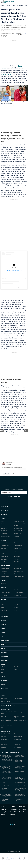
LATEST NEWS (4, 506)
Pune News (16, 559)
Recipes (16, 607)
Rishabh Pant (4, 533)
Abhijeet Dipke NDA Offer (20, 720)
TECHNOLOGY (4, 660)
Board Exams (17, 590)
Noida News (17, 556)
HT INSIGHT (4, 680)
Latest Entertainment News (10, 752)
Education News (18, 595)
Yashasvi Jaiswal (18, 531)
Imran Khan (3, 723)
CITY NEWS (4, 540)
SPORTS (3, 664)
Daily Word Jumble (5, 701)
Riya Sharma (6, 36)
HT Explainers (17, 747)
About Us (3, 806)
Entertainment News (6, 742)
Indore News (4, 551)
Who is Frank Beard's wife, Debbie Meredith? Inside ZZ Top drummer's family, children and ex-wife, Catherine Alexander (20, 779)
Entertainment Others (19, 576)
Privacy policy (4, 809)
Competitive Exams (5, 592)
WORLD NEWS (4, 510)
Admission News (5, 590)
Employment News (18, 592)
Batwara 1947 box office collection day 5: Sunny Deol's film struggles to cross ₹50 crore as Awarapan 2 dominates (7, 758)
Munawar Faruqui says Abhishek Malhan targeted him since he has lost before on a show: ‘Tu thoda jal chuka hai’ (7, 769)
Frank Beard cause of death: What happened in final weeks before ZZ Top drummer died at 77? (20, 769)
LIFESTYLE (3, 599)
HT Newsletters (22, 809)
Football (16, 667)
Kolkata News (4, 553)
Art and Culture (4, 602)
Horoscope (3, 583)
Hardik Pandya (4, 531)
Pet (1, 613)
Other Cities (17, 562)
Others (2, 672)
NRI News (3, 747)
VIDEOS (3, 632)
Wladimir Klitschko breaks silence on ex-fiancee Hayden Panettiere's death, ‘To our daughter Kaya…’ (20, 797)
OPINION (3, 648)
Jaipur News (17, 551)
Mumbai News (4, 556)
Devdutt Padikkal (18, 528)
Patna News (4, 559)
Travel (15, 610)
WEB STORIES (4, 616)
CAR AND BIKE (4, 656)
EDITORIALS (4, 652)
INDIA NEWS (4, 514)
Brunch (16, 602)
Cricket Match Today (19, 521)
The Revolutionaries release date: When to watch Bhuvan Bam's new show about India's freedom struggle (7, 797)
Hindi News (17, 744)
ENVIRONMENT (5, 640)
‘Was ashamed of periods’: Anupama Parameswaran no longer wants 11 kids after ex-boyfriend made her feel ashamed (20, 759)
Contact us (12, 806)
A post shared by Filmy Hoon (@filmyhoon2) (14, 287)
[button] (2, 2)
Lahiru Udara (17, 536)
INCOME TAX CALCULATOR (8, 705)
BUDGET (3, 636)
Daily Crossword (18, 698)
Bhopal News (17, 543)
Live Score (3, 524)
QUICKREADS (4, 688)
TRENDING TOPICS (5, 731)
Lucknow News (17, 553)
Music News (4, 571)
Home (2, 5)
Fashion (2, 604)
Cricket (13, 5)
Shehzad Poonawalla (6, 720)
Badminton (3, 667)
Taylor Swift (3, 716)
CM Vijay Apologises (19, 712)
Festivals (16, 604)
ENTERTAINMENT (5, 565)
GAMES (3, 696)
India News (20, 5)
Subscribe (23, 2)
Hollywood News (18, 568)
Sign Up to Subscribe (14, 496)
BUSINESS (3, 624)
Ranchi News (4, 562)
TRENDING (3, 620)
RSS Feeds (12, 814)
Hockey (2, 669)
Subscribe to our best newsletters (14, 489)
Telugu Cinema (17, 739)
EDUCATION (4, 587)
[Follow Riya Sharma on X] (11, 36)
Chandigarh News (5, 545)
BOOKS (3, 676)
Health (2, 607)
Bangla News (17, 742)
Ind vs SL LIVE (17, 533)
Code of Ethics (22, 811)
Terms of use (22, 806)
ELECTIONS (4, 684)
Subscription (4, 811)
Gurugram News (18, 548)
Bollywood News (5, 568)
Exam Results (4, 595)
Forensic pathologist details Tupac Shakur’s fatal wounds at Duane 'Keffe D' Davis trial (20, 788)
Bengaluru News (5, 543)
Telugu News (4, 744)
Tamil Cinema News (18, 571)
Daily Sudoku (4, 698)
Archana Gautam (6, 74)
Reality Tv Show (7, 473)
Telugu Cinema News (6, 574)
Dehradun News (18, 545)
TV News (16, 574)
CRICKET (3, 518)
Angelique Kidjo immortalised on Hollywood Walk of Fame (6, 787)
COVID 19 (3, 692)
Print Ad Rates (13, 811)
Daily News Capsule (6, 492)
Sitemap (3, 814)
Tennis (15, 669)
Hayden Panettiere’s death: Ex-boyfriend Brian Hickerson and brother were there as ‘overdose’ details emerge (7, 779)
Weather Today (13, 809)
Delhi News (3, 548)
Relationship (4, 610)
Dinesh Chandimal (5, 536)
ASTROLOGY (4, 580)
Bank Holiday (17, 723)
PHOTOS (3, 628)
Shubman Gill (4, 528)
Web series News (5, 576)
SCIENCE (3, 644)
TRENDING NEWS (5, 709)
